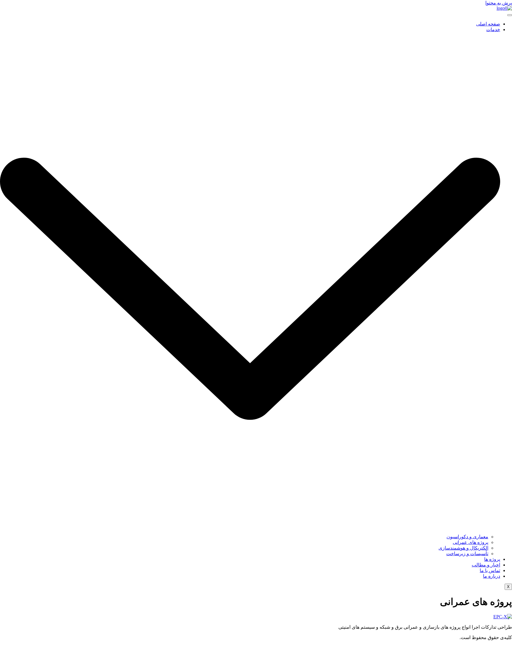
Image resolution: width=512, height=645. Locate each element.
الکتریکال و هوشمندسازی (463, 547)
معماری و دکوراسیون (467, 536)
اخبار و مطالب (486, 564)
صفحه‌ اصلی (488, 23)
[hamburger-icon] (509, 15)
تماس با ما (490, 570)
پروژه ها (492, 559)
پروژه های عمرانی (470, 542)
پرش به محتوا (498, 2)
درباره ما (491, 576)
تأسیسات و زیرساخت (467, 553)
